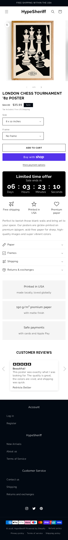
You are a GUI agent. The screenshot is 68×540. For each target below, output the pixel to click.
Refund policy (55, 528)
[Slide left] (26, 87)
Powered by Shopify (35, 529)
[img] (34, 364)
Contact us (13, 479)
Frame (5, 129)
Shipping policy (53, 533)
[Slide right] (41, 87)
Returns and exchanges (20, 494)
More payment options (34, 165)
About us (12, 451)
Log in (10, 416)
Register (11, 423)
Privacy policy (17, 533)
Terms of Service (16, 459)
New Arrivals (14, 444)
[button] (6, 11)
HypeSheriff (20, 529)
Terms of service (35, 533)
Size (4, 115)
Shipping (12, 487)
